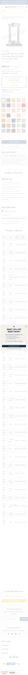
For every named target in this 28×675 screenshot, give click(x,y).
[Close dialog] (26, 326)
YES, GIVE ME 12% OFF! (13, 346)
